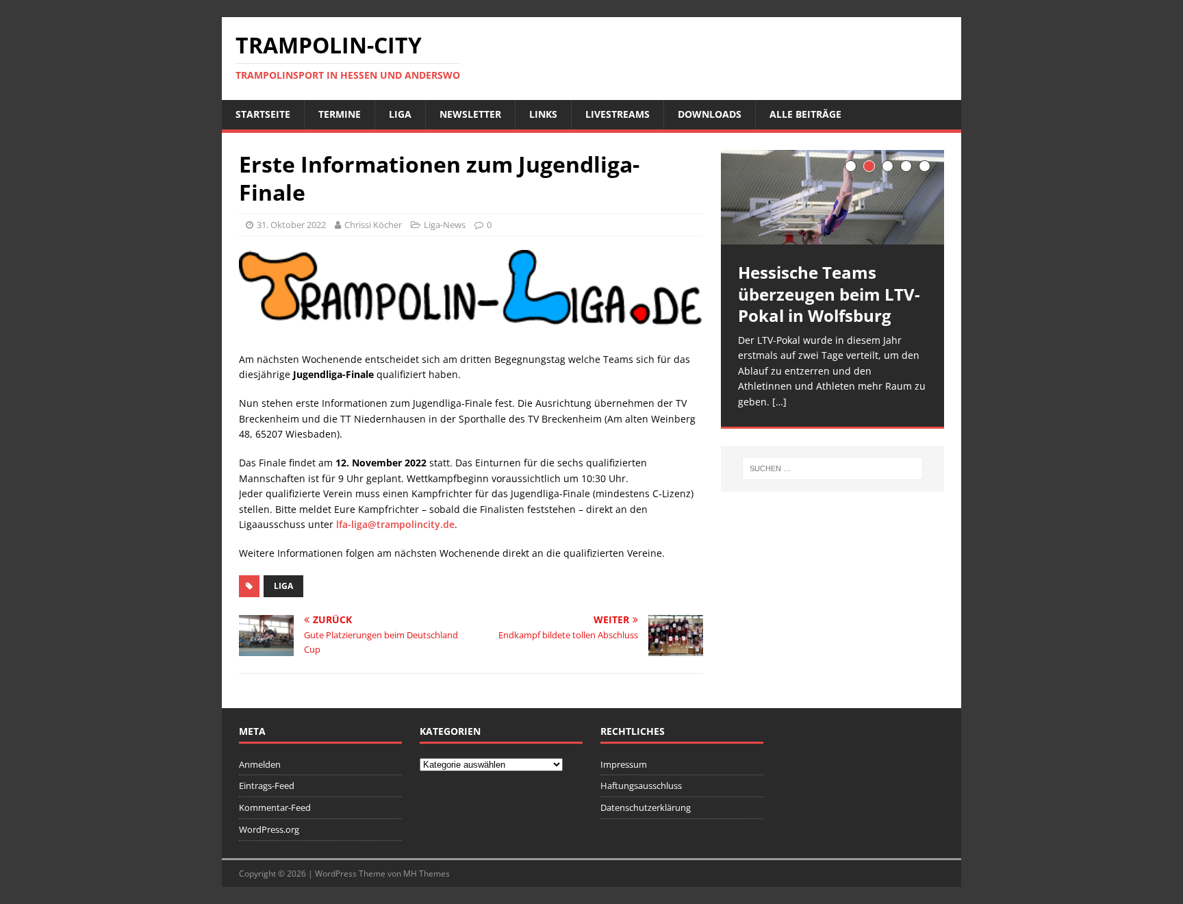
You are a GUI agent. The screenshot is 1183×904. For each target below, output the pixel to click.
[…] (779, 401)
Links (543, 114)
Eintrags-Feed (266, 785)
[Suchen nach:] (832, 468)
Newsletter (470, 114)
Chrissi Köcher (373, 224)
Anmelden (260, 764)
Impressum (623, 764)
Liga (400, 114)
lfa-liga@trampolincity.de (395, 524)
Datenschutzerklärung (645, 807)
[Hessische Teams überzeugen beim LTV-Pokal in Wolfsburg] (832, 197)
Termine (339, 114)
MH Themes (426, 873)
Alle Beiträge (805, 114)
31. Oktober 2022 (291, 224)
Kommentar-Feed (275, 807)
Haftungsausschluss (641, 785)
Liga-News (445, 224)
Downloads (709, 114)
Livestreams (617, 114)
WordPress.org (269, 829)
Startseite (263, 114)
